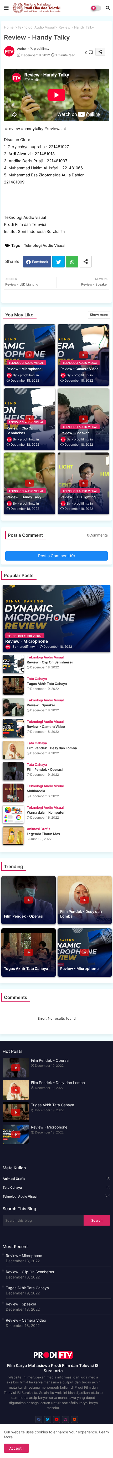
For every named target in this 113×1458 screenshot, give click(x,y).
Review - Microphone (49, 1127)
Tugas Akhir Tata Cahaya (52, 1105)
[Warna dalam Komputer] (13, 814)
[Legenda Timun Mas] (13, 835)
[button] (107, 8)
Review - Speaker (21, 1304)
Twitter (58, 261)
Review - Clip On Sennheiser (30, 1272)
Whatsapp (72, 261)
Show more (99, 314)
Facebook (40, 262)
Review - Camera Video (26, 1320)
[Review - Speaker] (13, 707)
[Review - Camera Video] (13, 728)
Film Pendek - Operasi (50, 1060)
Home (9, 27)
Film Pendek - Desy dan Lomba (58, 1082)
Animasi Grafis (56, 1178)
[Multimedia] (13, 793)
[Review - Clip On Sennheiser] (13, 664)
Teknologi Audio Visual (36, 27)
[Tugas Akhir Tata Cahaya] (13, 685)
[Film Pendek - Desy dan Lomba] (13, 750)
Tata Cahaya (56, 1187)
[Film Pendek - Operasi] (13, 771)
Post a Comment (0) (56, 555)
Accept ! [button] (16, 1448)
